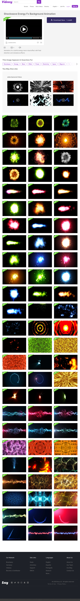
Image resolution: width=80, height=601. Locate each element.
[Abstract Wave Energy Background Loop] (40, 413)
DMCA (32, 570)
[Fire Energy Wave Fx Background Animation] (66, 140)
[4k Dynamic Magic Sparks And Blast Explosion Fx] (66, 396)
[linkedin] (28, 583)
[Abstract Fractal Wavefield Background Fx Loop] (14, 498)
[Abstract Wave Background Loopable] (66, 464)
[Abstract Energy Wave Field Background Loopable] (14, 413)
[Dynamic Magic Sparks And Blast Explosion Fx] (40, 362)
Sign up (75, 6)
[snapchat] (24, 583)
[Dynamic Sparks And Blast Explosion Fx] (14, 396)
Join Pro (62, 6)
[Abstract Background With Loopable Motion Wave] (66, 430)
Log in (68, 6)
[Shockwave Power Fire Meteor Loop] (14, 191)
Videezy (8, 568)
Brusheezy (9, 562)
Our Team (70, 565)
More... (48, 573)
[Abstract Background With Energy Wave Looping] (66, 379)
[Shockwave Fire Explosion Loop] (40, 174)
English (48, 562)
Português (49, 568)
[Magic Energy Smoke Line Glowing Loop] (40, 533)
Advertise (33, 565)
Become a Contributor (13, 570)
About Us (70, 562)
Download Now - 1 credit (62, 20)
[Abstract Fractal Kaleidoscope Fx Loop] (40, 498)
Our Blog (69, 568)
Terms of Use (52, 584)
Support (32, 568)
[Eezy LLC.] (5, 582)
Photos (32, 6)
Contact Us (70, 570)
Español (48, 565)
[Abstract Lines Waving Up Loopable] (40, 481)
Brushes (46, 6)
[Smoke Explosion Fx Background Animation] (66, 157)
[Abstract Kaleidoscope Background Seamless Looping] (40, 447)
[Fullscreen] (40, 38)
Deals (31, 562)
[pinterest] (18, 583)
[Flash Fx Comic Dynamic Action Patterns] (66, 362)
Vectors (26, 6)
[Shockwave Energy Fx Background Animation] (14, 123)
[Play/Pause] (7, 38)
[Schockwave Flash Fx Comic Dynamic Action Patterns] (14, 345)
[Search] (39, 2)
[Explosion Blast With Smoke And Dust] (40, 157)
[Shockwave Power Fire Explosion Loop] (14, 208)
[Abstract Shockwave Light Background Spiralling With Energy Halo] (14, 379)
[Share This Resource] (41, 42)
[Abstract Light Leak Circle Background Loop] (40, 516)
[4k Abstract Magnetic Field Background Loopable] (14, 447)
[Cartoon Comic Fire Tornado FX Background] (40, 464)
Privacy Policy (61, 584)
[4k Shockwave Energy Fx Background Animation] (40, 123)
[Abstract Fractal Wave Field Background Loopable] (14, 516)
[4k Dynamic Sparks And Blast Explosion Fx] (40, 396)
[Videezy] (7, 2)
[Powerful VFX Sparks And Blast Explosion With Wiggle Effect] (14, 464)
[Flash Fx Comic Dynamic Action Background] (66, 328)
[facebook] (12, 583)
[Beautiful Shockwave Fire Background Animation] (40, 140)
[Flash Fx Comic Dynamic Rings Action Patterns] (40, 328)
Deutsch (48, 570)
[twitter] (15, 583)
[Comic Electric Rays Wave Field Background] (40, 311)
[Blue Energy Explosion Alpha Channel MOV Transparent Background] (17, 100)
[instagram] (21, 583)
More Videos (39, 6)
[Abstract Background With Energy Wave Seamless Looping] (40, 345)
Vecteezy (9, 565)
